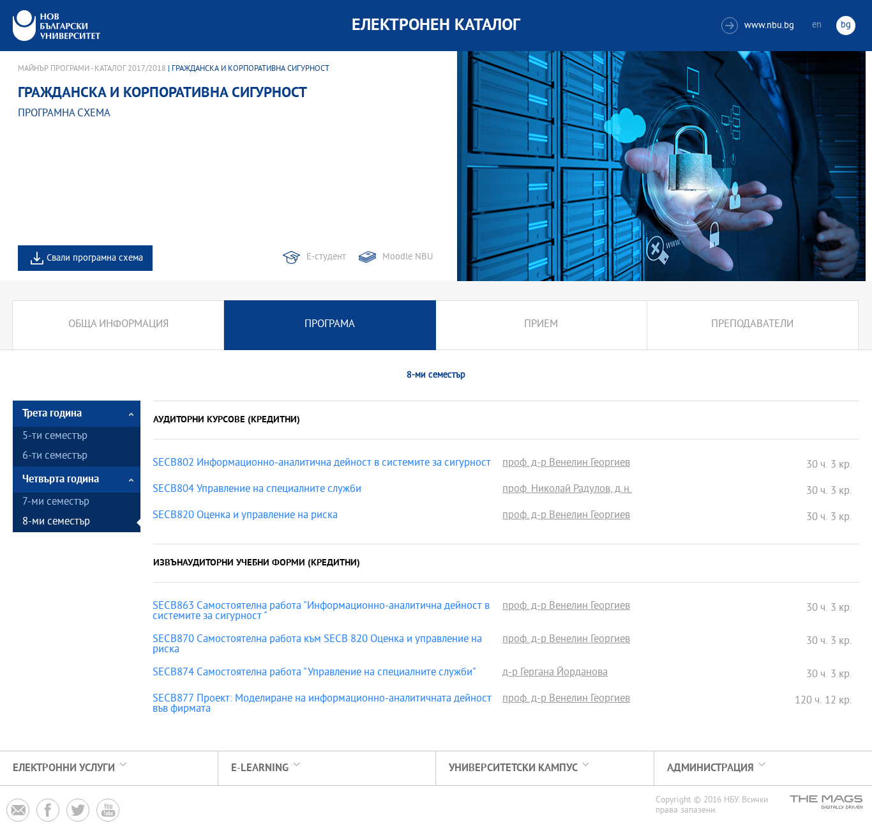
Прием (541, 325)
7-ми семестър (55, 502)
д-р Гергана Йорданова (555, 673)
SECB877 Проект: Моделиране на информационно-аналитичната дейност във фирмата (322, 704)
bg (846, 25)
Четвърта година (60, 479)
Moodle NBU (407, 257)
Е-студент (326, 257)
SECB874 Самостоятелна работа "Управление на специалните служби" (314, 673)
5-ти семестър (54, 436)
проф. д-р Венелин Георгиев (566, 464)
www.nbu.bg (759, 26)
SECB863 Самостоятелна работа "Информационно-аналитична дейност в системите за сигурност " (321, 612)
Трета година (52, 413)
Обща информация (118, 325)
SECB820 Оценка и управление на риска (245, 516)
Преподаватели (752, 325)
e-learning (260, 768)
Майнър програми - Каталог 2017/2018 (92, 69)
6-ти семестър (54, 456)
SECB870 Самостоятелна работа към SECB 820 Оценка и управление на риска (317, 645)
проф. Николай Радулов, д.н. (567, 490)
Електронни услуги (64, 768)
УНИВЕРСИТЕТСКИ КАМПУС (513, 768)
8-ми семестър (56, 522)
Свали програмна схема (95, 258)
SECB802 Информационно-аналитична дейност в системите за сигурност (322, 464)
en (817, 25)
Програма (329, 325)
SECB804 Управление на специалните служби (257, 490)
